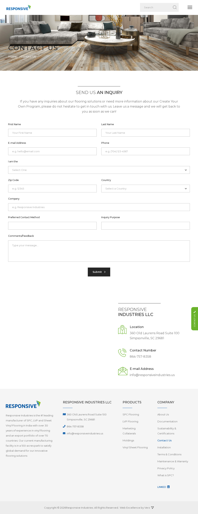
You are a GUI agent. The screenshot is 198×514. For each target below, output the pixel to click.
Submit (97, 271)
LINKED (162, 487)
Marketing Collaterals (129, 431)
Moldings (128, 440)
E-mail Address (17, 142)
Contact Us (164, 440)
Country (106, 180)
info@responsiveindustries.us (152, 375)
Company (14, 198)
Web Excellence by (135, 507)
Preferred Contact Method (24, 217)
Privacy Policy (166, 468)
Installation (164, 447)
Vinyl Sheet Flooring (135, 447)
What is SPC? (165, 475)
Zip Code (13, 180)
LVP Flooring (130, 421)
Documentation (167, 421)
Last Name (107, 124)
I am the (13, 161)
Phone (105, 142)
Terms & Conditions (169, 454)
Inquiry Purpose (110, 217)
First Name (14, 124)
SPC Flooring (131, 414)
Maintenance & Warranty (172, 461)
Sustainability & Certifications (166, 431)
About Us (163, 414)
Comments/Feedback (21, 235)
